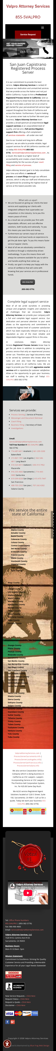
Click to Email (28, 51)
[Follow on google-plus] (13, 1022)
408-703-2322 (17, 485)
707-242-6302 (39, 485)
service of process (23, 165)
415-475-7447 (40, 478)
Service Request (28, 34)
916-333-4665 (17, 471)
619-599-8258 (17, 478)
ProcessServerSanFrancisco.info (27, 762)
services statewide (16, 135)
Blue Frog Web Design (39, 1045)
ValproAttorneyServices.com (27, 753)
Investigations (17, 428)
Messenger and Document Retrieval (26, 418)
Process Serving (18, 414)
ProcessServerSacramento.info (27, 756)
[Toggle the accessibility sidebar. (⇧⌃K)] (7, 1044)
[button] (43, 27)
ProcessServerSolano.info (28, 765)
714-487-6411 (17, 451)
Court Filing (16, 421)
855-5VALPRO (20, 149)
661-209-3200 (39, 451)
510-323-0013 (17, 465)
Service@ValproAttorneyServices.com (29, 152)
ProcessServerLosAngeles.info (28, 759)
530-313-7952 (39, 465)
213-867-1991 (17, 458)
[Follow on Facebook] (7, 1022)
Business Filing (17, 425)
